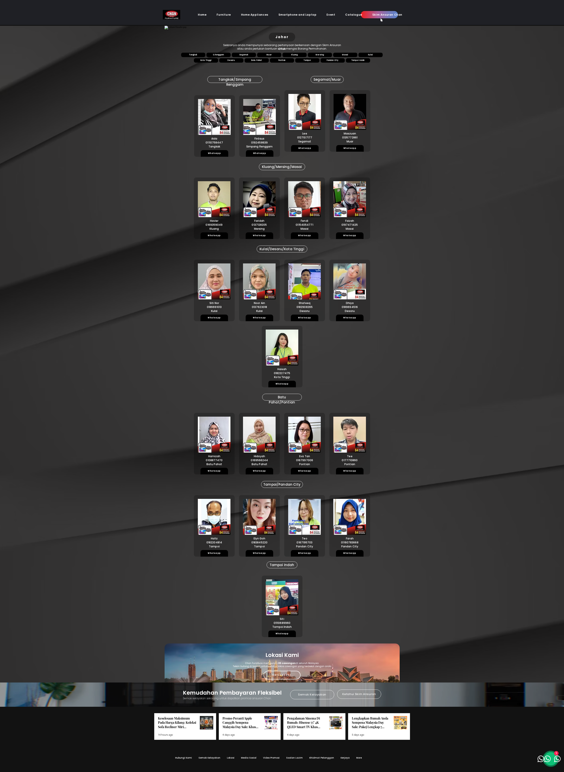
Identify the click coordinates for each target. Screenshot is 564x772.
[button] (223, 15)
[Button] (202, 32)
